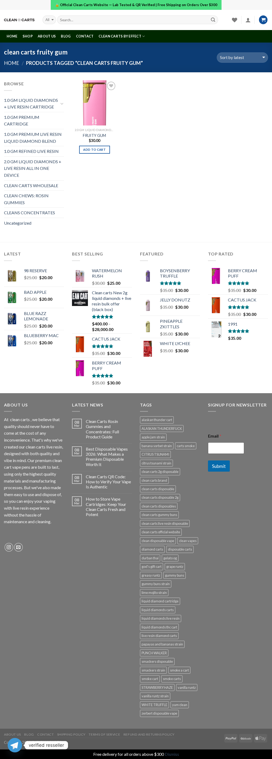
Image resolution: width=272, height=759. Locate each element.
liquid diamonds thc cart (159, 627)
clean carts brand (154, 480)
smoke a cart (179, 670)
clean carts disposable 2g (160, 497)
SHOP (28, 36)
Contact (85, 36)
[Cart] (263, 19)
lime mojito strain (154, 592)
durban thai (150, 558)
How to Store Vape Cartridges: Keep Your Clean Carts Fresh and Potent (106, 506)
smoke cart (150, 679)
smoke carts (172, 679)
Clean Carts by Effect (120, 36)
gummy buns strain (156, 584)
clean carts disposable (158, 489)
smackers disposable (157, 661)
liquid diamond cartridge (160, 601)
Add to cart (94, 149)
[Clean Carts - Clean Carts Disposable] (19, 20)
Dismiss (172, 754)
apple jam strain (153, 437)
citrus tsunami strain (156, 463)
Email (214, 435)
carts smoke (186, 446)
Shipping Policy (71, 734)
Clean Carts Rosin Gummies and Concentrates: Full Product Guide (102, 429)
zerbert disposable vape (159, 713)
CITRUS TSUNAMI (155, 454)
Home (11, 63)
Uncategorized (17, 222)
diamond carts (152, 549)
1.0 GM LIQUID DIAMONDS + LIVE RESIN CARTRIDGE (31, 104)
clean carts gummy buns (159, 515)
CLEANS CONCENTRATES (29, 212)
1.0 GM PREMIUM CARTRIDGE (21, 121)
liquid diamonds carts (158, 610)
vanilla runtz (187, 687)
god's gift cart (152, 566)
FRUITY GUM (94, 135)
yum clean (179, 705)
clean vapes (188, 541)
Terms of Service (104, 734)
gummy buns (174, 575)
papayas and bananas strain (162, 644)
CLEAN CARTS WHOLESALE (31, 185)
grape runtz (174, 566)
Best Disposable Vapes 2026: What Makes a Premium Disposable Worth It (107, 456)
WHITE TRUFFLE (154, 705)
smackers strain (153, 670)
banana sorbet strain (157, 446)
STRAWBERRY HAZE (157, 687)
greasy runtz (151, 575)
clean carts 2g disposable (160, 471)
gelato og (170, 558)
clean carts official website (161, 532)
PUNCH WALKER (154, 653)
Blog (66, 36)
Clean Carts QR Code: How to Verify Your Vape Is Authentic (108, 481)
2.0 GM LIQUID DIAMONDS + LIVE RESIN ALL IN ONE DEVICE (32, 168)
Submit (219, 466)
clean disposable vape (158, 541)
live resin (21, 507)
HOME (12, 36)
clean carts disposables (159, 506)
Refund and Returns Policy (149, 734)
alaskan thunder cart (157, 420)
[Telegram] (15, 745)
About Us (47, 36)
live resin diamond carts (159, 636)
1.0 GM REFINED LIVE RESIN (31, 151)
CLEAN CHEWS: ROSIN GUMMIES (26, 199)
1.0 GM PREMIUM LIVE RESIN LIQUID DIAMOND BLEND (33, 138)
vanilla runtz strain (155, 696)
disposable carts (180, 549)
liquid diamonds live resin (161, 618)
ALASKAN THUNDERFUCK (162, 428)
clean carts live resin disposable (165, 523)
